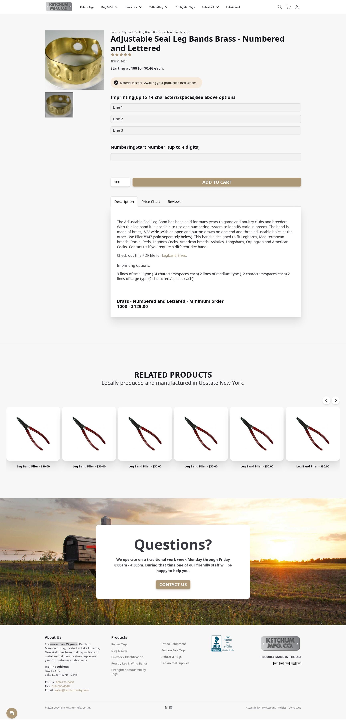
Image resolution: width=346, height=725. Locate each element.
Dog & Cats (119, 651)
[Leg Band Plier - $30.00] (33, 434)
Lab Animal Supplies (175, 663)
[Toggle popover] (11, 713)
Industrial (208, 7)
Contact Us (173, 584)
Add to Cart (216, 182)
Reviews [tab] (174, 201)
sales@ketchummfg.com (72, 690)
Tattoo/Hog (156, 7)
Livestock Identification (127, 657)
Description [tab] (124, 201)
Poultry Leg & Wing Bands (129, 663)
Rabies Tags (87, 7)
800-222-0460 (65, 682)
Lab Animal (233, 7)
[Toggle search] (280, 7)
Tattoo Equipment (173, 644)
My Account (269, 707)
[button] (280, 650)
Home (114, 32)
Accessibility (253, 707)
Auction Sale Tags (173, 650)
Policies (282, 707)
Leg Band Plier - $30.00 (33, 466)
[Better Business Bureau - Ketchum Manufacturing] (222, 650)
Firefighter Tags (185, 7)
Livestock (131, 7)
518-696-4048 (61, 686)
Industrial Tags (171, 657)
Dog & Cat (107, 7)
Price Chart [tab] (151, 201)
